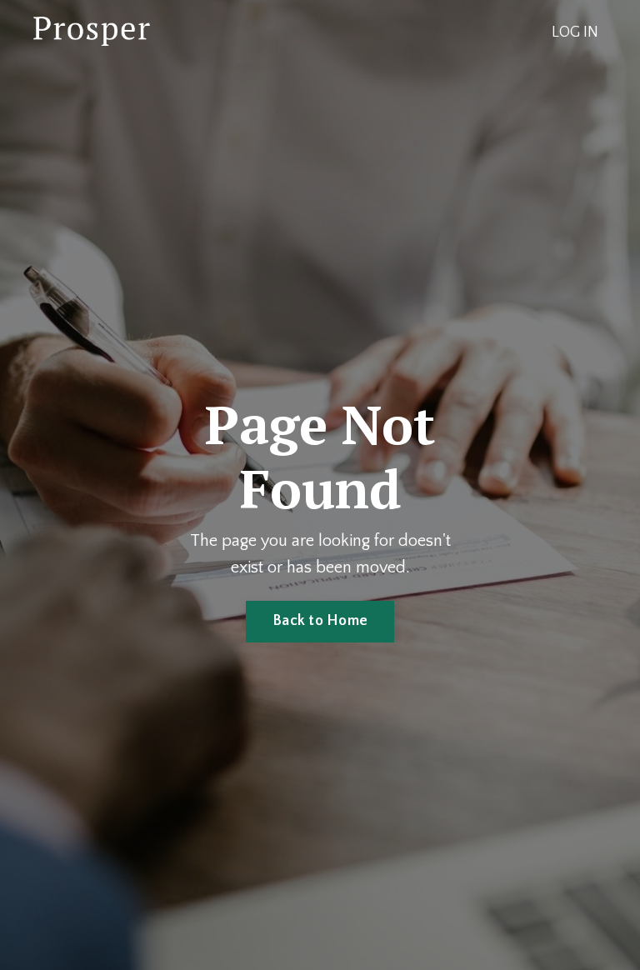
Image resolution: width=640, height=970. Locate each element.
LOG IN (575, 32)
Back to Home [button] (320, 620)
